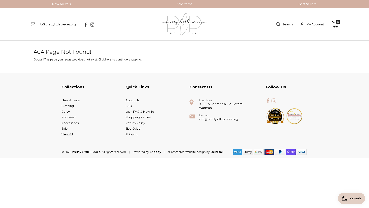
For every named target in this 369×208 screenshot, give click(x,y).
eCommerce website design (186, 152)
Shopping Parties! (138, 117)
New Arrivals (61, 4)
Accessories (70, 123)
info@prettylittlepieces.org (56, 24)
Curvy (66, 111)
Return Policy (135, 123)
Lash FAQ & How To (139, 111)
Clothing (68, 106)
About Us (132, 100)
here (108, 59)
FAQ (128, 106)
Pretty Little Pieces (86, 152)
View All (67, 134)
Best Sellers (307, 4)
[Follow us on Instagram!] (92, 24)
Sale (65, 128)
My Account (315, 24)
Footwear (69, 117)
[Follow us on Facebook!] (86, 24)
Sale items (184, 4)
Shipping (131, 134)
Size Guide (132, 128)
